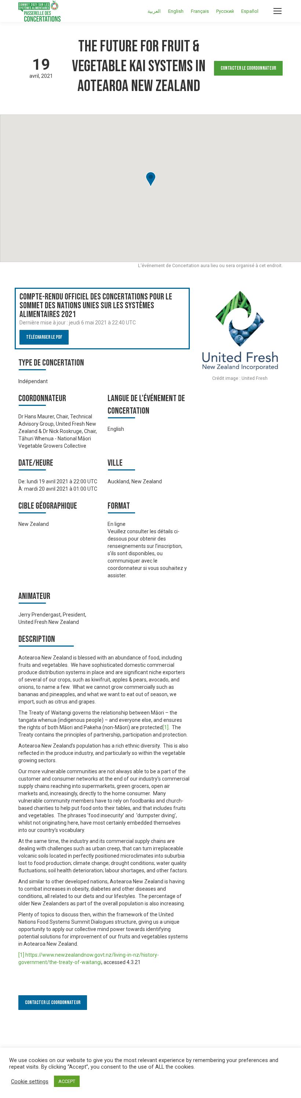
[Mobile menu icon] (277, 11)
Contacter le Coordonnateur (248, 68)
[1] (165, 727)
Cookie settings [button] (29, 1081)
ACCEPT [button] (66, 1081)
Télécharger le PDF (44, 337)
